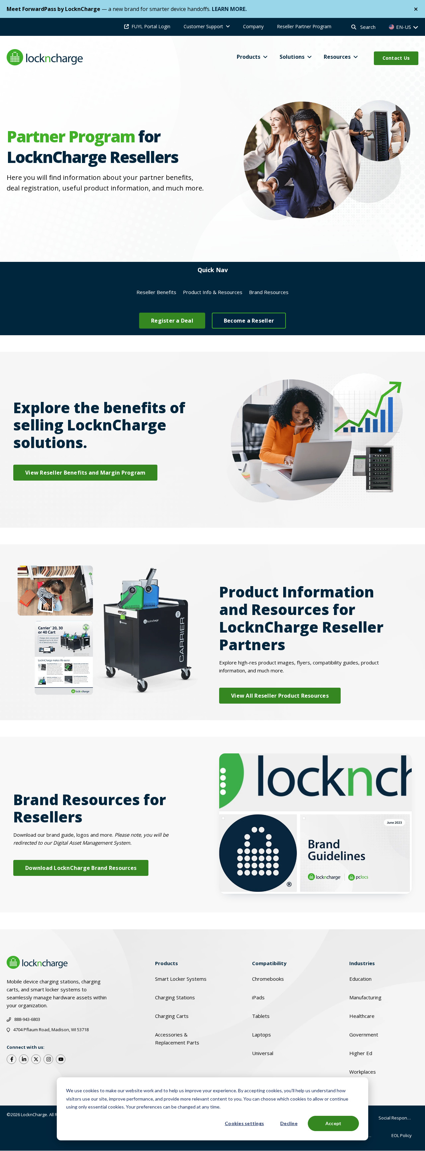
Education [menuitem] (360, 978)
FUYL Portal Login (150, 26)
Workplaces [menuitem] (362, 1071)
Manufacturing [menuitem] (365, 997)
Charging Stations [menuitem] (175, 997)
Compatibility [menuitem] (269, 963)
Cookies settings (244, 1123)
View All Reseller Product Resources (280, 695)
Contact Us (396, 58)
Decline (289, 1123)
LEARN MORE (228, 9)
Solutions (292, 56)
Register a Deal (172, 320)
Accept (333, 1123)
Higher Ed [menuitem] (360, 1053)
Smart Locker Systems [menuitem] (181, 978)
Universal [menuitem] (262, 1053)
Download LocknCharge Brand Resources (80, 868)
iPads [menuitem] (258, 997)
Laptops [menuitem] (261, 1034)
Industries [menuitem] (362, 963)
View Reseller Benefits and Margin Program (85, 472)
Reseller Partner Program (304, 26)
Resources (337, 56)
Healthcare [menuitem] (362, 1016)
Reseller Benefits (156, 292)
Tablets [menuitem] (261, 1016)
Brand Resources (269, 292)
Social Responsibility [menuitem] (398, 1118)
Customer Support (203, 26)
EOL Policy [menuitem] (401, 1135)
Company (253, 26)
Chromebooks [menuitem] (268, 978)
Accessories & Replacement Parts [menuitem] (177, 1038)
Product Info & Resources (212, 292)
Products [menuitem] (166, 963)
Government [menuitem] (363, 1034)
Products (248, 56)
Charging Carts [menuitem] (172, 1016)
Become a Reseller (249, 320)
